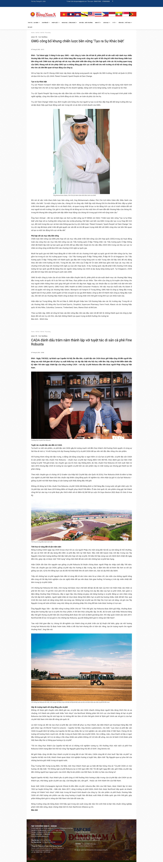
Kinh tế (37, 32)
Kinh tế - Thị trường (45, 32)
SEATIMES (78, 844)
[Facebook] (113, 1)
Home (32, 32)
